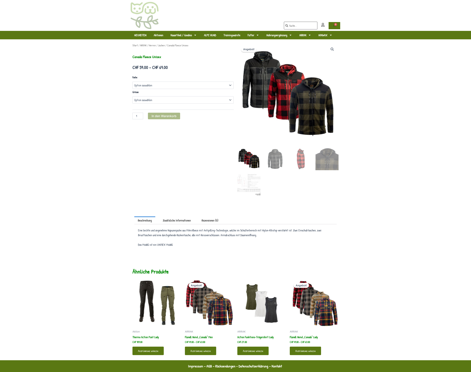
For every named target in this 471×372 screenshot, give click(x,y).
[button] (332, 49)
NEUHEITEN (140, 35)
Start (135, 45)
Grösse (135, 92)
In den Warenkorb (164, 116)
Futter (251, 35)
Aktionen (158, 35)
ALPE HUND (210, 35)
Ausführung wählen (148, 351)
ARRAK (302, 35)
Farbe (134, 77)
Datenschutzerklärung (253, 366)
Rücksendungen (225, 366)
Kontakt (277, 366)
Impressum (195, 366)
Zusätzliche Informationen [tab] (177, 220)
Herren (152, 45)
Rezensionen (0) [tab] (210, 220)
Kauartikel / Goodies (181, 35)
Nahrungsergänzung (276, 35)
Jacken (161, 45)
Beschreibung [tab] (145, 220)
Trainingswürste (232, 35)
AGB (209, 366)
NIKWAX (322, 35)
